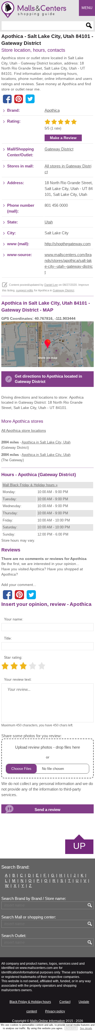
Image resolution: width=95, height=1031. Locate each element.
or (47, 752)
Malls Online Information (47, 1021)
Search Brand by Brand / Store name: (33, 898)
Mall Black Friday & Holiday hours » (30, 485)
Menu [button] (87, 8)
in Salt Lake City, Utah (46, 442)
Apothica (52, 110)
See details (86, 1028)
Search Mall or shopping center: (28, 917)
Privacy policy (55, 1011)
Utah (49, 222)
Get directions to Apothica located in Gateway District (48, 379)
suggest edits (24, 290)
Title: (8, 638)
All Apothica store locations (23, 430)
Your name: (13, 619)
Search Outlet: (13, 936)
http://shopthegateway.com (68, 244)
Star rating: (13, 657)
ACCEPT (71, 1028)
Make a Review (63, 138)
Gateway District (59, 149)
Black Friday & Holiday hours (30, 1002)
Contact (64, 1002)
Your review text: (18, 679)
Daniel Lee (51, 284)
